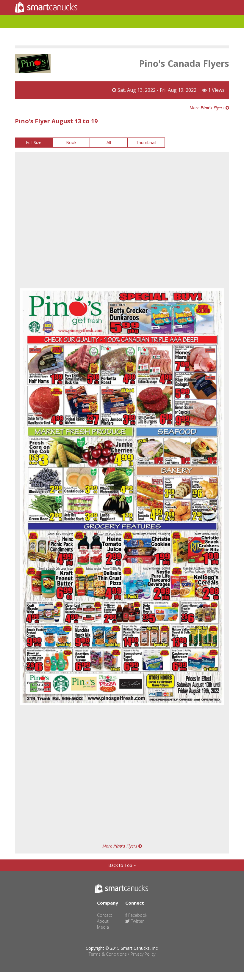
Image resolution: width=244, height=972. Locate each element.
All (109, 142)
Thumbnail (146, 142)
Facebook (137, 915)
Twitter (137, 921)
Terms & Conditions (108, 954)
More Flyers (208, 107)
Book (71, 142)
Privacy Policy (143, 954)
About (103, 921)
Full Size (33, 142)
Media (103, 927)
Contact (104, 915)
